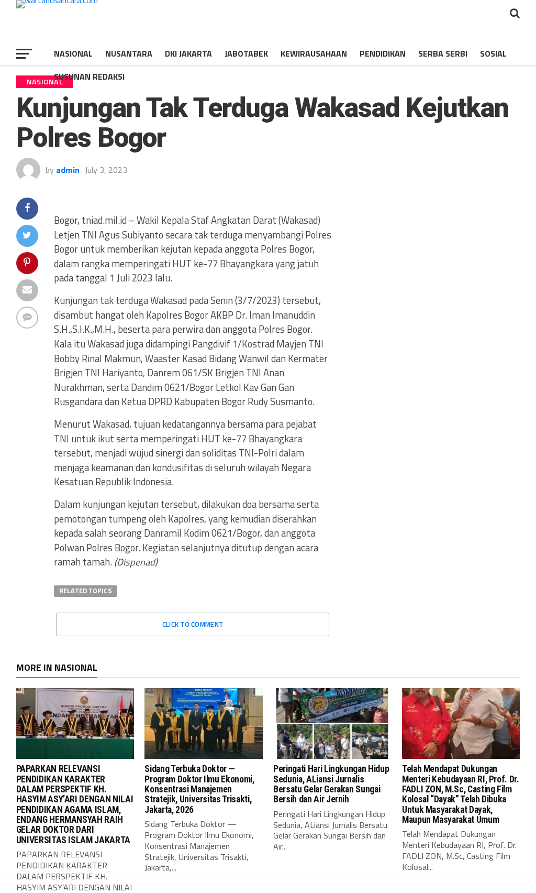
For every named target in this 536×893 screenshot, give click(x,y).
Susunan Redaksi (89, 76)
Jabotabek (246, 53)
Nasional (73, 53)
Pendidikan (383, 53)
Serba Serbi (442, 53)
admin (68, 170)
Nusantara (128, 53)
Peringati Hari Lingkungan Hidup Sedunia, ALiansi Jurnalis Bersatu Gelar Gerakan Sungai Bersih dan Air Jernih (331, 784)
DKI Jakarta (188, 53)
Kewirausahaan (314, 53)
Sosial (493, 53)
